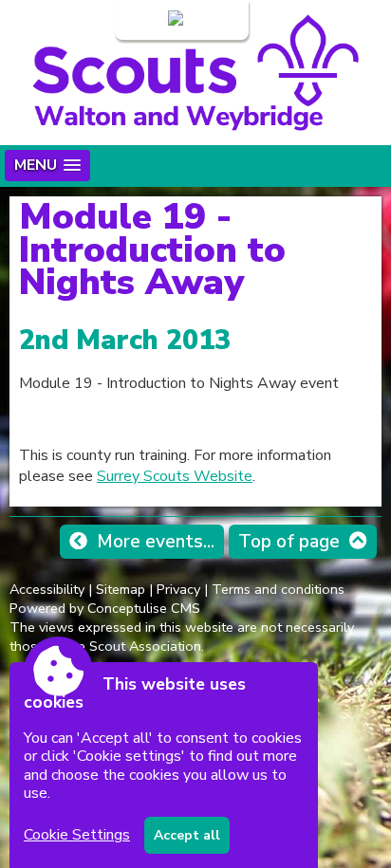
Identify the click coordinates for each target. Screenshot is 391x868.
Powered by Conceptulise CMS (104, 608)
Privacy (178, 589)
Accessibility (46, 589)
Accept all (187, 835)
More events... (155, 541)
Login (146, 19)
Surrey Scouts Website (174, 476)
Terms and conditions (278, 589)
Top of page (289, 541)
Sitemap (120, 589)
